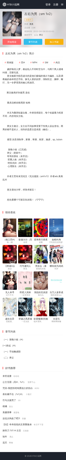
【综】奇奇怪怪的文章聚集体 (23, 424)
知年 (8, 436)
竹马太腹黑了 (12, 400)
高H (23, 62)
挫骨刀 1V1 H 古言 (16, 430)
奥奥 (31, 24)
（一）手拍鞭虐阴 (12, 351)
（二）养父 (38, 35)
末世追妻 (11, 376)
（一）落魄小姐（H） (13, 339)
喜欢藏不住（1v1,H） (17, 394)
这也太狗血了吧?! (14, 418)
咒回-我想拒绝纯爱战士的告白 (21, 388)
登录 (48, 4)
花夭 (8, 442)
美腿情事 (11, 412)
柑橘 (8, 406)
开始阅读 (11, 41)
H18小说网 (13, 4)
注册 (55, 4)
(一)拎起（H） (10, 345)
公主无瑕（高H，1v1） (19, 382)
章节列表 (33, 41)
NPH (34, 62)
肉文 (58, 62)
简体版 (10, 62)
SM (46, 62)
